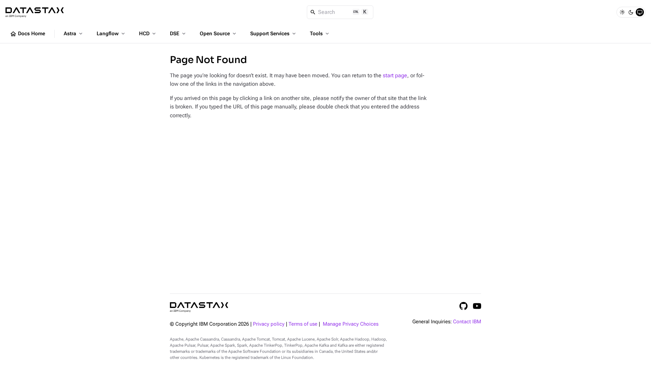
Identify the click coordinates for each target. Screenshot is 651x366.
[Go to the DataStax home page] (199, 307)
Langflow (111, 33)
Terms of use (303, 324)
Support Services (273, 33)
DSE (178, 33)
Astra (74, 33)
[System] (640, 12)
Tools (320, 33)
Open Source (218, 33)
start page (395, 75)
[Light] (622, 12)
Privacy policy (268, 324)
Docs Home (27, 33)
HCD (148, 33)
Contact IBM (467, 322)
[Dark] (631, 12)
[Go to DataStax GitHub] (463, 306)
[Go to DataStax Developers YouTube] (477, 306)
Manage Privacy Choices (350, 324)
